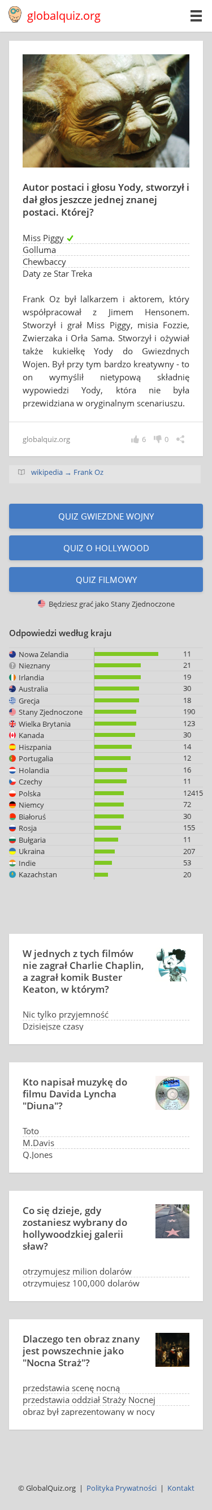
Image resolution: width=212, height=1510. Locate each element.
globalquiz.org (64, 15)
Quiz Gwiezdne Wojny (106, 516)
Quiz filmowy (106, 579)
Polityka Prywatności (121, 1488)
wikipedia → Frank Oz (67, 472)
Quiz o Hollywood (106, 548)
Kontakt (180, 1488)
